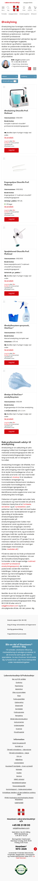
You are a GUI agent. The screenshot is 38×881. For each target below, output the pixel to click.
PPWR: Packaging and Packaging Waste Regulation (19, 798)
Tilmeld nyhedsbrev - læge (19, 753)
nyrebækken (20, 507)
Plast (19, 696)
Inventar (19, 729)
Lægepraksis (27, 3)
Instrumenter (19, 722)
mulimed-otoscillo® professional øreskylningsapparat (19, 563)
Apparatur (19, 689)
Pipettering (19, 686)
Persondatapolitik (19, 786)
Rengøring (19, 716)
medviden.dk (12, 549)
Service (19, 776)
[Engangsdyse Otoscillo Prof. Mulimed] (19, 168)
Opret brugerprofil (19, 743)
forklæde (27, 504)
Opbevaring (19, 702)
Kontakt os (19, 746)
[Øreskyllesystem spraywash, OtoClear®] (19, 311)
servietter (6, 507)
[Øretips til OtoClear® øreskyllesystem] (19, 380)
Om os (19, 756)
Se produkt (8, 137)
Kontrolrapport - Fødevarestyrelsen (19, 789)
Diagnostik (19, 706)
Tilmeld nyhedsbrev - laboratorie (19, 750)
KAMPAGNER (19, 803)
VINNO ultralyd (19, 779)
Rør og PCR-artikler (19, 679)
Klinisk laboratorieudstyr (19, 719)
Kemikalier (19, 709)
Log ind (6, 141)
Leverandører (19, 763)
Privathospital (19, 732)
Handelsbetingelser (19, 783)
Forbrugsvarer (19, 712)
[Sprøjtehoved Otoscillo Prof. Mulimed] (19, 237)
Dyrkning (19, 682)
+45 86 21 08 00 (21, 825)
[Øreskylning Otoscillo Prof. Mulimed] (19, 96)
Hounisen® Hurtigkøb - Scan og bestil (19, 766)
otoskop (15, 477)
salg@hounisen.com (22, 60)
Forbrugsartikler (19, 699)
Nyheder (19, 769)
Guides (19, 773)
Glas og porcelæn (19, 692)
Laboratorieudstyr (12, 3)
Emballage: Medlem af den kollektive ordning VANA (19, 793)
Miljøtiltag (19, 760)
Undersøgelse (19, 725)
